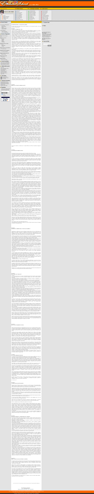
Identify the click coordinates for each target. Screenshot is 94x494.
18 (32, 483)
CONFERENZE (4, 69)
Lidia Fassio (18, 10)
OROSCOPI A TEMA (5, 43)
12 (24, 483)
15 (28, 483)
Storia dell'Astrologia (32, 11)
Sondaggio (4, 19)
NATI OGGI (3, 84)
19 (33, 483)
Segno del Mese (44, 13)
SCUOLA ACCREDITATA (5, 62)
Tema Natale (44, 14)
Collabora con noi (5, 18)
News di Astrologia (32, 18)
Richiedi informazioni (6, 16)
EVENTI (3, 73)
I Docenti (17, 11)
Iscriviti (4, 94)
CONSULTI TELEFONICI (6, 47)
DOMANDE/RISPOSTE (5, 53)
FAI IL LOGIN (4, 78)
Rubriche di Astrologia (32, 12)
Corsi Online (18, 18)
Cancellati (4, 95)
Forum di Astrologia (45, 19)
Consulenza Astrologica (45, 15)
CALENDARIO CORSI (5, 68)
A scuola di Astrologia (32, 15)
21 (36, 483)
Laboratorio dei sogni (45, 18)
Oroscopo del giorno (45, 10)
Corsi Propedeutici (19, 15)
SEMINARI (3, 70)
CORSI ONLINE (4, 55)
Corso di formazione (19, 14)
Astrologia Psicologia (32, 14)
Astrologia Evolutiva (32, 10)
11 (23, 483)
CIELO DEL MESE (4, 85)
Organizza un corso (5, 17)
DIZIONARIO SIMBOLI (5, 83)
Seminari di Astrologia (19, 19)
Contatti (4, 15)
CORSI (3, 67)
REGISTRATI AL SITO (5, 77)
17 (31, 483)
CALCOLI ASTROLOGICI (5, 24)
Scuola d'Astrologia (19, 12)
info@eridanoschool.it (27, 488)
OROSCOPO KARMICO (5, 50)
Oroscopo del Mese (44, 11)
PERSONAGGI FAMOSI (5, 82)
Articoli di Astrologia (32, 13)
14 (27, 483)
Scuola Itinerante (18, 13)
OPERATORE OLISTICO (5, 64)
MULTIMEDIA (3, 30)
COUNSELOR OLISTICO (5, 63)
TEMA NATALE (4, 37)
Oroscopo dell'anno (44, 12)
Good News (31, 19)
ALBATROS (4, 58)
